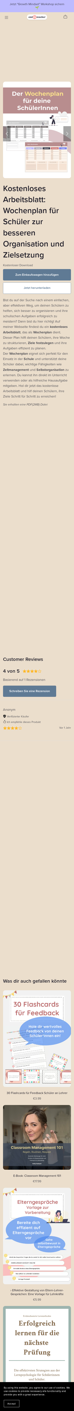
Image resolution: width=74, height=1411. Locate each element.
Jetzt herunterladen (37, 288)
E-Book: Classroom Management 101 (37, 1176)
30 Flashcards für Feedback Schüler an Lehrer (37, 1093)
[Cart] (67, 17)
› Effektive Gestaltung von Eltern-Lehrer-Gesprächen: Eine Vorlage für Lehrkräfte (37, 1292)
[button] (7, 133)
